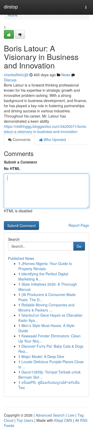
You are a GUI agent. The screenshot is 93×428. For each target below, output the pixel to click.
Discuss (10, 79)
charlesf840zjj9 (16, 74)
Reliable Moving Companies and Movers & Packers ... (46, 307)
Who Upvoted (54, 139)
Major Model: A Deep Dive (42, 356)
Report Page (78, 225)
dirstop (11, 6)
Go (79, 246)
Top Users (25, 420)
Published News (21, 258)
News (65, 74)
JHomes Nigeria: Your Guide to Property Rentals (45, 266)
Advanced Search (50, 415)
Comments (21, 139)
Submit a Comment (20, 162)
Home (13, 15)
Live (71, 415)
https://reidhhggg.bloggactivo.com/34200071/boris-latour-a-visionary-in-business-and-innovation (45, 129)
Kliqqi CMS (63, 420)
